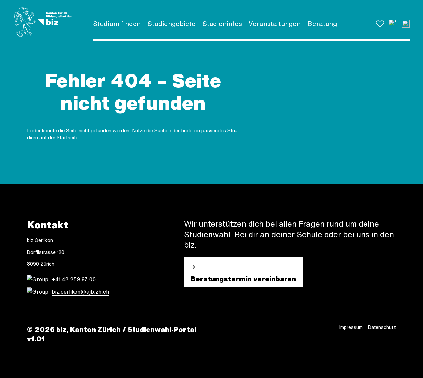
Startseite (67, 137)
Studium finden (117, 23)
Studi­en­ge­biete (171, 23)
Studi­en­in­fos (222, 23)
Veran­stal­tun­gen (275, 23)
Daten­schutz (382, 327)
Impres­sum (351, 327)
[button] (393, 24)
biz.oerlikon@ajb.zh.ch (80, 291)
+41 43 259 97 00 (74, 279)
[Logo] (43, 22)
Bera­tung (322, 23)
